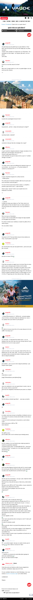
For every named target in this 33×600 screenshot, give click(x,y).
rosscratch (8, 131)
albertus (7, 147)
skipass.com (11, 563)
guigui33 (7, 43)
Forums (3, 24)
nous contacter (28, 598)
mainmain (8, 369)
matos (17, 21)
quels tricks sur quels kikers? (12, 592)
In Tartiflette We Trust (24, 21)
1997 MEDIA (4, 599)
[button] (28, 18)
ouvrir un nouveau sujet (12, 573)
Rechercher (21, 30)
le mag (4, 21)
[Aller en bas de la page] (31, 595)
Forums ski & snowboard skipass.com (10, 588)
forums (13, 21)
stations (8, 21)
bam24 (7, 395)
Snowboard (9, 24)
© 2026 (21, 598)
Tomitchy (8, 242)
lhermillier (8, 411)
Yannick (7, 60)
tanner (7, 260)
